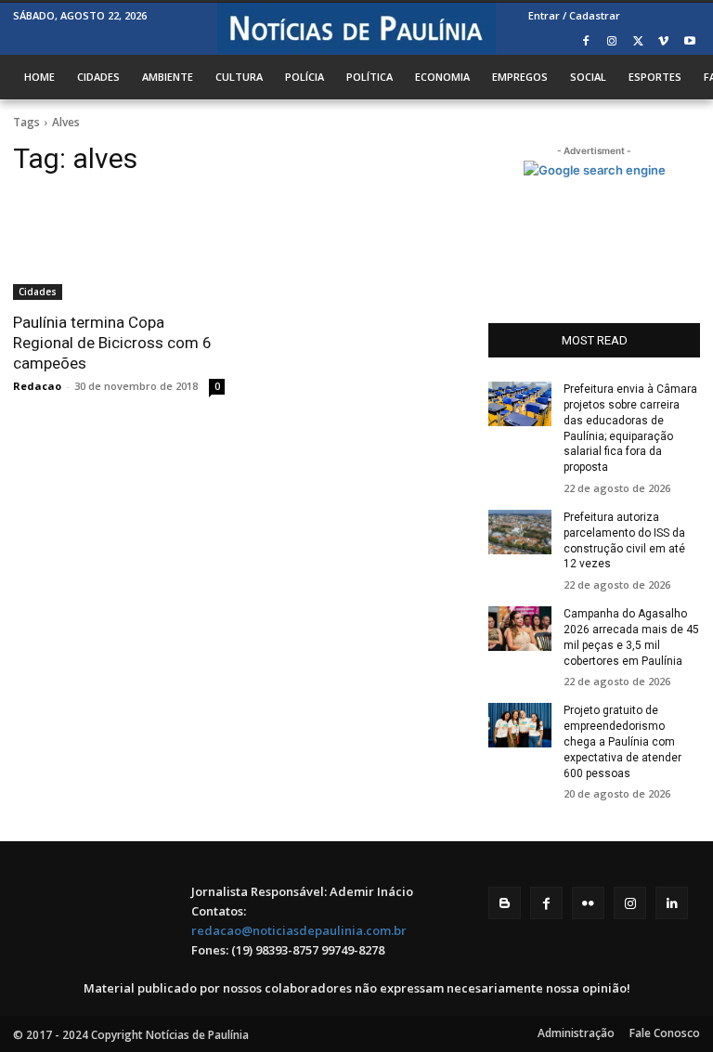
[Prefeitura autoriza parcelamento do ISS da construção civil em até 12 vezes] (519, 532)
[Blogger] (504, 903)
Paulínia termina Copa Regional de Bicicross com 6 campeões (112, 342)
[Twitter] (638, 42)
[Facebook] (586, 42)
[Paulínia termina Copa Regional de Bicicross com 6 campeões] (119, 247)
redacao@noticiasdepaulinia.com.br (299, 930)
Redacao (37, 386)
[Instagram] (612, 42)
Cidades (38, 291)
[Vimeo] (663, 42)
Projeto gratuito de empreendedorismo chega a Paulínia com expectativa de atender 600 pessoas (622, 741)
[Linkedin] (671, 903)
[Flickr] (588, 903)
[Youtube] (689, 42)
